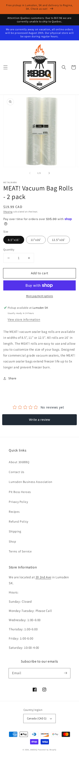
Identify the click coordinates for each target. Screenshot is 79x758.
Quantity (8, 249)
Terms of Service (20, 551)
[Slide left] (30, 173)
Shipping (8, 211)
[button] (5, 67)
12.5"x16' (58, 240)
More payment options (39, 295)
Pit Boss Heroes (20, 492)
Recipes (14, 512)
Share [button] (12, 378)
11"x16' (36, 240)
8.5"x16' (14, 240)
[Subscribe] (65, 673)
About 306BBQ (19, 462)
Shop (12, 541)
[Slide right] (49, 173)
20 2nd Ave (43, 577)
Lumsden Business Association (30, 482)
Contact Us (16, 472)
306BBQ (33, 749)
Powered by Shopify (47, 749)
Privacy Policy (18, 502)
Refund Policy (18, 521)
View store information (24, 319)
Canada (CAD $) (37, 718)
